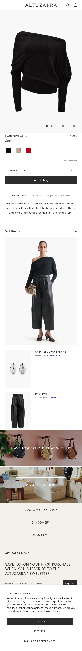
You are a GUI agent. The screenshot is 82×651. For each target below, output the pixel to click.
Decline (40, 631)
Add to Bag (41, 180)
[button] (47, 126)
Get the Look (14, 231)
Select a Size (17, 170)
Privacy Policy (52, 611)
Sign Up (69, 583)
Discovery (41, 522)
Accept (40, 621)
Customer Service (41, 510)
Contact (41, 535)
